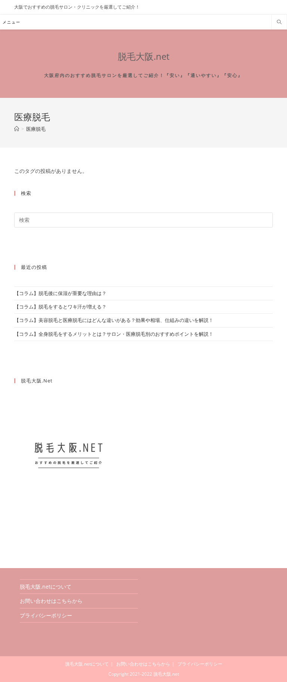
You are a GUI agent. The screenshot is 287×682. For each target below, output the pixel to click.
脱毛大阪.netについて (45, 586)
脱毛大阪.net (143, 56)
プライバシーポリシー (46, 615)
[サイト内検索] (279, 22)
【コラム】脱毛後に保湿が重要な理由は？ (60, 293)
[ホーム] (16, 128)
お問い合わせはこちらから (51, 600)
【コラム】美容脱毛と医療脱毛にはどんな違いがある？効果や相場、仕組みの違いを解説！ (113, 320)
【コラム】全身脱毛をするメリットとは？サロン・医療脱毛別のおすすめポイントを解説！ (113, 334)
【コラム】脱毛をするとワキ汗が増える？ (60, 306)
